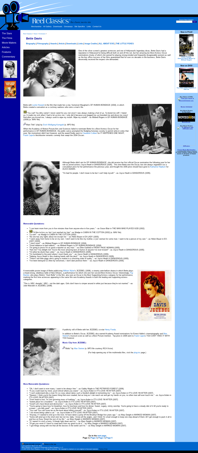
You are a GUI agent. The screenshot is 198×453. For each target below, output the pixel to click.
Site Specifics (79, 27)
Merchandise (36, 27)
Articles (6, 47)
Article (62, 44)
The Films (7, 38)
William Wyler (69, 271)
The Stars (7, 33)
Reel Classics (27, 34)
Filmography (43, 44)
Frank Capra (28, 135)
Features (6, 52)
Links (89, 27)
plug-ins (137, 352)
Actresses (42, 34)
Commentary (8, 56)
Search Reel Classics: (186, 19)
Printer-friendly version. (32, 444)
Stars (35, 34)
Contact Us (97, 27)
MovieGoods (186, 122)
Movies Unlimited (186, 107)
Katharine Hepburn (158, 167)
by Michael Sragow (186, 58)
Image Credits (91, 44)
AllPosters (186, 146)
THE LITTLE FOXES (125, 44)
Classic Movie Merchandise (186, 150)
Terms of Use (103, 449)
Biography (30, 44)
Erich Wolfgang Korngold (53, 125)
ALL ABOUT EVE (106, 44)
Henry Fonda (110, 330)
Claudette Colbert (89, 133)
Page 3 (101, 438)
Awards (53, 44)
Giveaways (68, 27)
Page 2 (94, 438)
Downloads (57, 27)
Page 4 (109, 438)
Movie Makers (9, 42)
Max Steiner (79, 348)
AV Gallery (47, 27)
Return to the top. (50, 444)
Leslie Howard (38, 105)
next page (101, 436)
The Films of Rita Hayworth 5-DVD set (186, 88)
